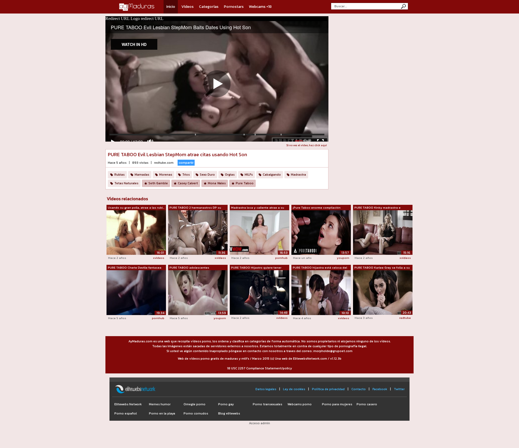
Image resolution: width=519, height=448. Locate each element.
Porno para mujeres (337, 404)
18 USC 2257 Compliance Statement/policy (259, 368)
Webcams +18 (260, 6)
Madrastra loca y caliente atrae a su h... (257, 207)
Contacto (358, 389)
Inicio (170, 6)
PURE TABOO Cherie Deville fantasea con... (134, 267)
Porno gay (226, 404)
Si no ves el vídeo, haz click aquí (306, 145)
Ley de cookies (294, 389)
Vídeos (187, 6)
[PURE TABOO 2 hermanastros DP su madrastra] (198, 232)
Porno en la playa (162, 413)
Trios (186, 174)
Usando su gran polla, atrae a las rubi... (136, 207)
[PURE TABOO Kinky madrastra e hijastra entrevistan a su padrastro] (382, 232)
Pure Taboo (245, 183)
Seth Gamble (158, 183)
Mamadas (142, 174)
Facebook (379, 389)
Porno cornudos (196, 413)
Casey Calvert (188, 183)
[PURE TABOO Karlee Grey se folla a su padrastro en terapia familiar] (382, 292)
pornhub (281, 258)
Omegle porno (194, 404)
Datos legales (265, 389)
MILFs (249, 174)
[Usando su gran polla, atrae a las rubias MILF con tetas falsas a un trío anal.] (136, 232)
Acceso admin (259, 423)
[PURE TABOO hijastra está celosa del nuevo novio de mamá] (321, 292)
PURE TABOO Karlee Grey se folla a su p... (382, 267)
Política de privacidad (328, 389)
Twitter (399, 389)
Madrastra (298, 174)
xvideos (158, 258)
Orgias (230, 174)
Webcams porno (299, 404)
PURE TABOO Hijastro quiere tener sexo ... (256, 267)
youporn (343, 258)
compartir (186, 162)
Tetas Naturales (126, 183)
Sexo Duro (207, 174)
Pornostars (234, 6)
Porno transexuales (267, 404)
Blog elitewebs (229, 413)
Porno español (125, 413)
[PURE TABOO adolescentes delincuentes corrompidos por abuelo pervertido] (198, 292)
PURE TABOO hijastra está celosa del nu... (320, 267)
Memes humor (160, 404)
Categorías (208, 6)
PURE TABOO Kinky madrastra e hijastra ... (377, 207)
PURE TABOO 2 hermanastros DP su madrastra (195, 207)
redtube (405, 318)
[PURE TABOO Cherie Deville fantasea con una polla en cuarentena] (136, 292)
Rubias (119, 174)
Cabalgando (272, 174)
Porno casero (367, 404)
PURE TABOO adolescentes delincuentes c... (189, 267)
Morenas (165, 174)
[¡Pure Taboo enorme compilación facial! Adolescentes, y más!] (321, 232)
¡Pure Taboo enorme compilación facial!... (317, 207)
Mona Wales (217, 183)
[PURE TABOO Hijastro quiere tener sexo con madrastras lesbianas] (259, 292)
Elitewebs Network (128, 404)
